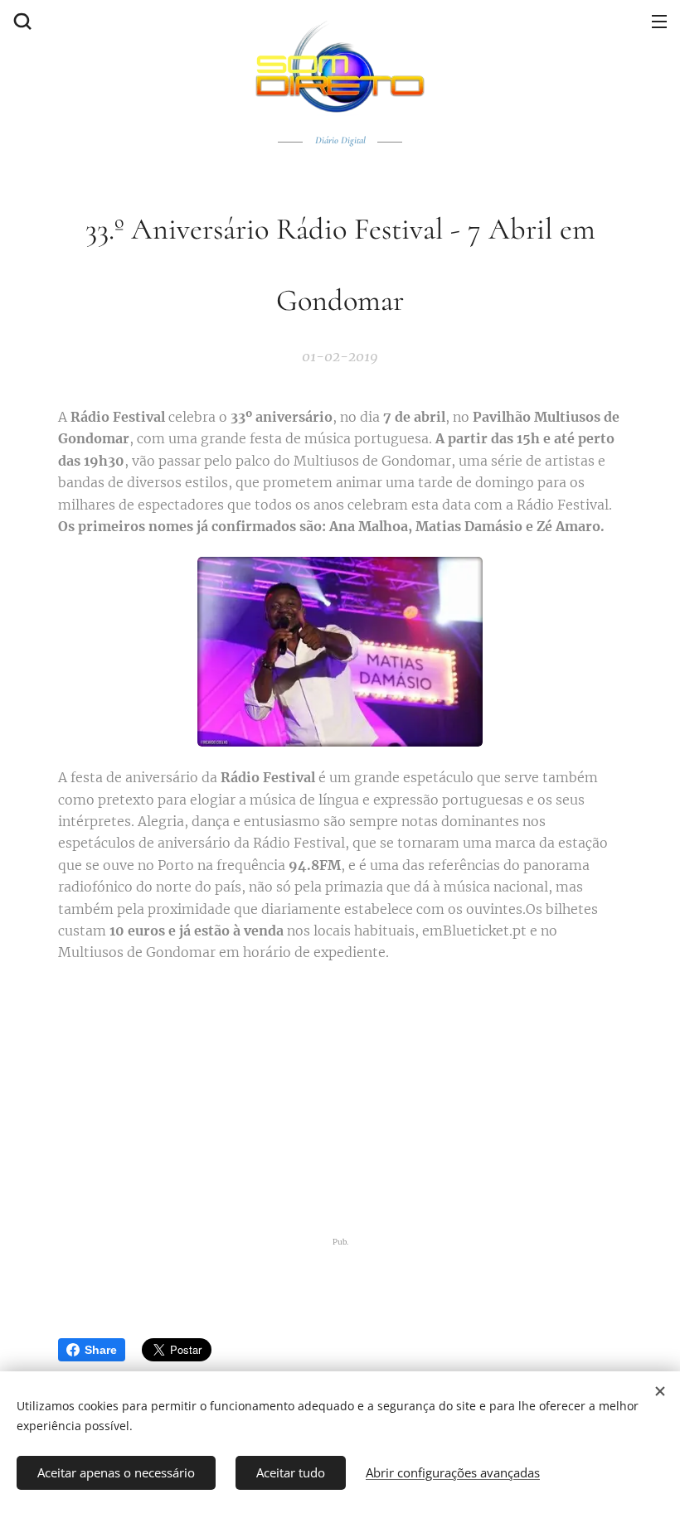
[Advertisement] (340, 1100)
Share (101, 1349)
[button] (20, 20)
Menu (659, 20)
